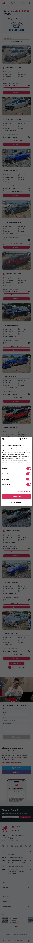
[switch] (28, 473)
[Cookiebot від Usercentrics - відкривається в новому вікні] (20, 439)
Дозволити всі (16, 496)
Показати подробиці (21, 491)
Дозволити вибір (16, 502)
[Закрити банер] (30, 439)
